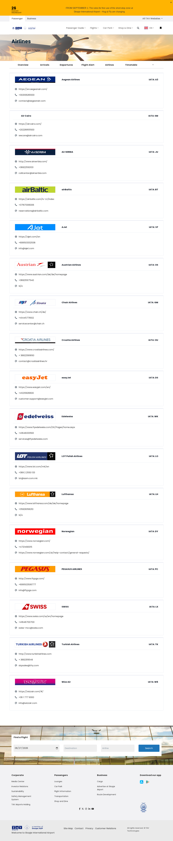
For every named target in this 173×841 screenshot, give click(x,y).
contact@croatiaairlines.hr (33, 361)
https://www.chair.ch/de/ (32, 312)
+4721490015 (25, 546)
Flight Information (62, 791)
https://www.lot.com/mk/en (34, 466)
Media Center (17, 781)
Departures (66, 64)
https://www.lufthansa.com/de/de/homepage (43, 503)
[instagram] (86, 809)
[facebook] (79, 809)
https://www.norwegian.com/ (34, 541)
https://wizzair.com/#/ (31, 691)
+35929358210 (26, 509)
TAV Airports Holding (20, 804)
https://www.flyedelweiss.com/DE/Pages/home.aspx (47, 427)
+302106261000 (26, 94)
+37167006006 (26, 204)
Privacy (89, 828)
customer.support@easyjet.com (36, 398)
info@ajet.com (26, 248)
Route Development (106, 794)
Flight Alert (87, 64)
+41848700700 (26, 622)
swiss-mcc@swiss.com (31, 627)
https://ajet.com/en (29, 236)
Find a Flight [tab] (21, 737)
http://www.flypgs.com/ (31, 578)
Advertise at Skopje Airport (106, 788)
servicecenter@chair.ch (31, 323)
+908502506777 (27, 584)
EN (150, 28)
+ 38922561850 (26, 355)
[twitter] (83, 809)
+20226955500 (26, 129)
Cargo (100, 781)
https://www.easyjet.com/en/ (35, 387)
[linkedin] (89, 809)
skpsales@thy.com (29, 665)
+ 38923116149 (26, 659)
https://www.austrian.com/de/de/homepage (43, 274)
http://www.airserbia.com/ (33, 161)
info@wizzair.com (28, 703)
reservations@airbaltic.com (33, 210)
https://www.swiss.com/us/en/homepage (41, 616)
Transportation (61, 796)
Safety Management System (21, 798)
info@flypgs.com (27, 590)
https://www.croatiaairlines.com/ (36, 349)
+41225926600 (26, 393)
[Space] (24, 28)
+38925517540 (26, 280)
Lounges (58, 781)
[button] (171, 2)
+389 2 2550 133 (27, 472)
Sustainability (17, 791)
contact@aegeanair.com (32, 100)
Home (14, 50)
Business (31, 18)
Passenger (17, 18)
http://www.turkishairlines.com (35, 653)
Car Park (58, 786)
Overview (23, 64)
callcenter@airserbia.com (32, 173)
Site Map (68, 828)
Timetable (131, 64)
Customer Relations (105, 828)
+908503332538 (27, 242)
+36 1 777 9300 (26, 697)
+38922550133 (26, 167)
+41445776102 (26, 317)
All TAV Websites (151, 18)
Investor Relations (19, 786)
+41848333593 (26, 433)
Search (149, 748)
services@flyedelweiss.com (33, 439)
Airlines (109, 64)
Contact (79, 828)
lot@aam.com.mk (28, 478)
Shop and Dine (61, 801)
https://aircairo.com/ (30, 123)
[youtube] (93, 809)
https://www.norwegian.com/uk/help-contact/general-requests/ (54, 552)
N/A (21, 286)
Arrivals (44, 64)
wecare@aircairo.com (30, 135)
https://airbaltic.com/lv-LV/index (36, 199)
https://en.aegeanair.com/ (33, 89)
